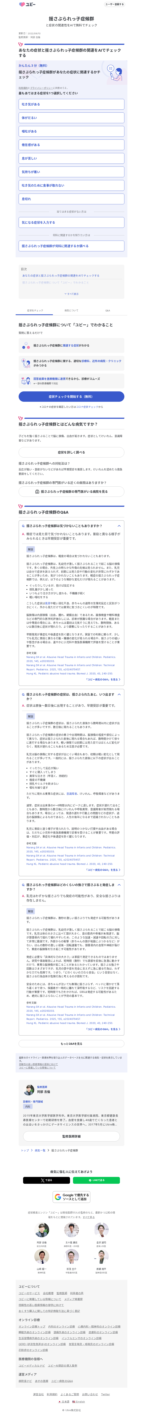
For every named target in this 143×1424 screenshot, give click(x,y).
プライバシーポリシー (41, 88)
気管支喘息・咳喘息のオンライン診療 (91, 1344)
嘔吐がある (29, 131)
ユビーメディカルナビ (32, 1365)
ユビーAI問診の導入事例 (62, 1365)
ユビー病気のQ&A (62, 1381)
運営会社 (38, 1394)
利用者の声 (77, 1293)
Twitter (105, 1394)
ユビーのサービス (29, 1293)
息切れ (26, 199)
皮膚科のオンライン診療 (103, 1332)
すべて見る (89, 1217)
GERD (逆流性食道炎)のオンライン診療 (42, 1344)
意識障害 (71, 793)
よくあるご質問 (70, 1394)
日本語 (63, 1401)
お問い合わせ (90, 1394)
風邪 (47, 603)
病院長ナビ (25, 1381)
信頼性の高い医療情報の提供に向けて (38, 1064)
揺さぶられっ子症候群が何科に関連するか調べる (55, 246)
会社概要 (48, 1293)
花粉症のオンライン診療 (33, 1350)
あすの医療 (41, 1381)
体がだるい (29, 118)
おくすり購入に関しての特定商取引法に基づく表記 (49, 1310)
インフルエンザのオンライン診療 (82, 1338)
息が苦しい (29, 158)
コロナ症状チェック (87, 406)
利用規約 (23, 88)
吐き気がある (31, 104)
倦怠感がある (31, 145)
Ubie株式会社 (73, 1410)
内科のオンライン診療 (61, 1326)
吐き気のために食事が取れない (43, 185)
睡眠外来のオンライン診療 (35, 1332)
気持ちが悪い (31, 172)
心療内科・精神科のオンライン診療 (99, 1326)
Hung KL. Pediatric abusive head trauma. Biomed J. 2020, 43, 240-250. (69, 673)
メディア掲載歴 (73, 1299)
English (78, 1401)
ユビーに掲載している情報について (37, 1067)
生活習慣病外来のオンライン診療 (39, 1338)
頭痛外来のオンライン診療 (70, 1332)
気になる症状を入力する (38, 222)
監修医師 (62, 1293)
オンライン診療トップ (32, 1326)
